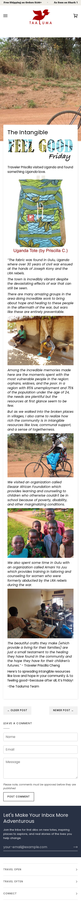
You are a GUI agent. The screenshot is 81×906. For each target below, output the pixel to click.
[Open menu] (9, 15)
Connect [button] (10, 893)
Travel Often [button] (13, 881)
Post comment (18, 796)
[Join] (72, 847)
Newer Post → (63, 710)
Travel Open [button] (12, 869)
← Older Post (17, 710)
